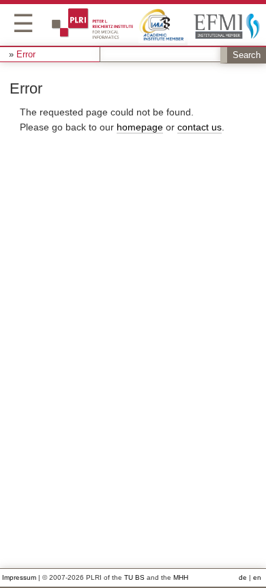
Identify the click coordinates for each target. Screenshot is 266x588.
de (243, 577)
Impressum (19, 577)
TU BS (134, 577)
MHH (180, 577)
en (257, 577)
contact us (199, 127)
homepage (140, 127)
